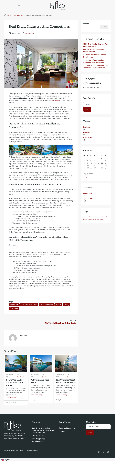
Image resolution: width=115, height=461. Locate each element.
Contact (62, 431)
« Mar (85, 177)
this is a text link (56, 100)
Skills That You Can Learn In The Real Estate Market (95, 45)
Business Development (29, 305)
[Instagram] (99, 452)
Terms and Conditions (67, 428)
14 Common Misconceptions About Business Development (94, 61)
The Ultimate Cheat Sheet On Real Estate (66, 381)
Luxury (66, 305)
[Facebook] (95, 452)
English (7, 460)
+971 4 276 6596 (38, 436)
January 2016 (88, 199)
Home (9, 15)
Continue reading (11, 397)
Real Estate (14, 308)
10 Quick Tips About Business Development (94, 56)
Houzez (58, 305)
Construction (18, 15)
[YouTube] (104, 452)
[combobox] (5, 459)
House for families (46, 305)
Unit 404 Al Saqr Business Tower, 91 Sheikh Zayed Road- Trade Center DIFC (43, 430)
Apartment (14, 305)
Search (86, 24)
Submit (90, 432)
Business (86, 127)
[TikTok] (108, 452)
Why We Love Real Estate (40, 381)
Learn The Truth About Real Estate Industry (14, 382)
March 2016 (87, 193)
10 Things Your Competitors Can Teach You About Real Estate (95, 66)
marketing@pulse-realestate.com (39, 440)
